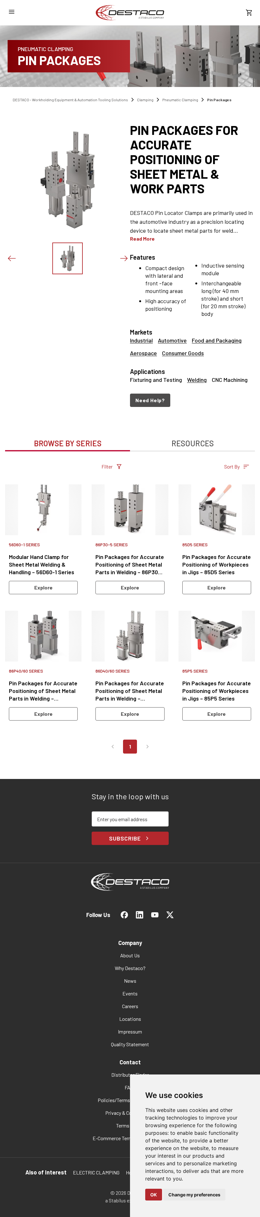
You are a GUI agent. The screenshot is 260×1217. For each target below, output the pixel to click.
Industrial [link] (141, 340)
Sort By (232, 466)
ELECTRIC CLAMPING (96, 1172)
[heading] (192, 159)
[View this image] (67, 258)
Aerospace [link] (143, 352)
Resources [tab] (193, 443)
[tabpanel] (130, 611)
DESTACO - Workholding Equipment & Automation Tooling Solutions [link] (70, 99)
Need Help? (150, 400)
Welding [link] (197, 379)
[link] (130, 12)
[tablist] (130, 440)
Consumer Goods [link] (183, 352)
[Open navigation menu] (11, 12)
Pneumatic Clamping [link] (180, 99)
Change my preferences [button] (194, 1194)
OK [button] (153, 1194)
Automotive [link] (172, 340)
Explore (43, 587)
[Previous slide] (11, 258)
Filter (107, 466)
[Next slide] (123, 258)
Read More (142, 239)
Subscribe (124, 838)
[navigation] (192, 400)
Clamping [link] (145, 99)
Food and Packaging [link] (217, 340)
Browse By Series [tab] (67, 443)
